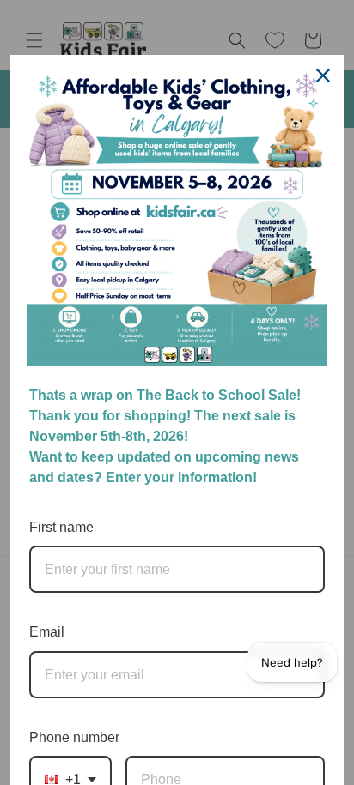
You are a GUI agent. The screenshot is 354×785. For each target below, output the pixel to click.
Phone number (74, 737)
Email (46, 632)
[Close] (323, 75)
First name (61, 527)
